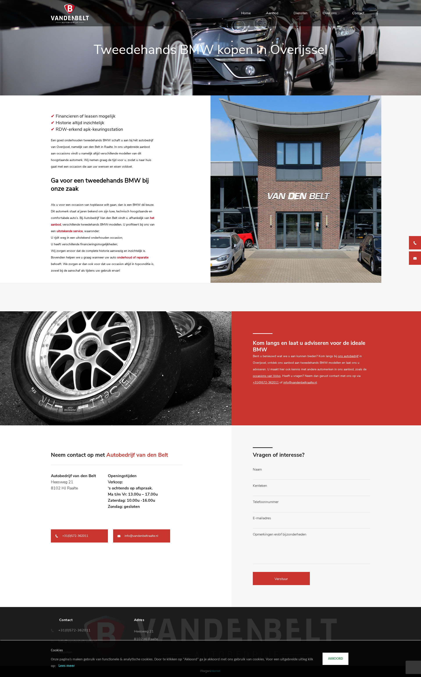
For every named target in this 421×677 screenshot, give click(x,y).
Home (246, 13)
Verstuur (281, 579)
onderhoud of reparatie (132, 257)
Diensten (300, 13)
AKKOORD (335, 659)
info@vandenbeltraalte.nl (300, 382)
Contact (358, 13)
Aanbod (272, 13)
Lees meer (67, 666)
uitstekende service (70, 231)
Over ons (330, 13)
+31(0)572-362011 (266, 382)
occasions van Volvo (267, 376)
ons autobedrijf (348, 356)
